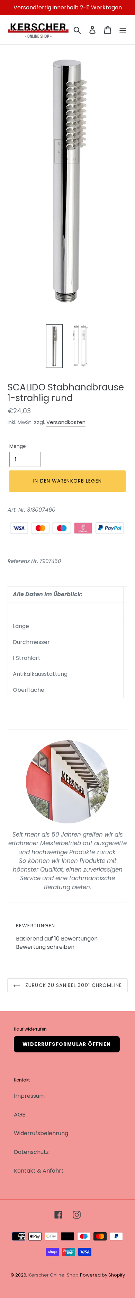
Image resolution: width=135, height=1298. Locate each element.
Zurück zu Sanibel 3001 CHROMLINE (73, 985)
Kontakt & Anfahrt (39, 1171)
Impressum (29, 1096)
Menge (17, 446)
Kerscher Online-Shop (53, 1275)
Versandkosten (66, 422)
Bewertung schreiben (45, 947)
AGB (20, 1115)
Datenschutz (31, 1152)
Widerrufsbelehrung (41, 1133)
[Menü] (122, 29)
